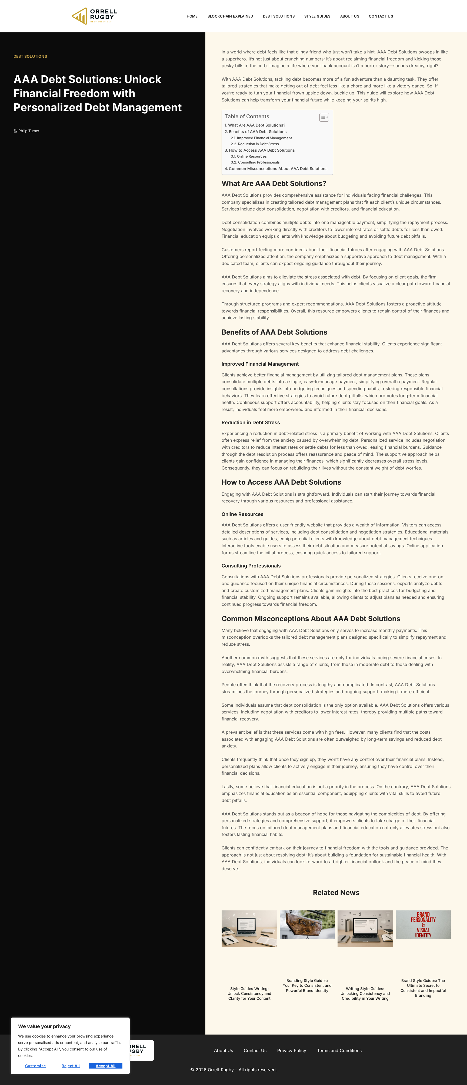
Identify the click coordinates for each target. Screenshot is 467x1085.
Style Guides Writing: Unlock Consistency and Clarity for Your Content (249, 993)
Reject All (71, 1065)
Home (192, 16)
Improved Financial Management (264, 138)
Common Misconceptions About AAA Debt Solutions (278, 168)
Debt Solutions (279, 16)
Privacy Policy (291, 1050)
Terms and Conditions (339, 1050)
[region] (70, 1046)
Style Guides (317, 16)
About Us (349, 16)
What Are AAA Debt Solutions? (256, 125)
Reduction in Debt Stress (258, 144)
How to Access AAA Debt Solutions (262, 150)
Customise (35, 1065)
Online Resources (252, 156)
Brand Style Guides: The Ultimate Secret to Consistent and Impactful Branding (423, 988)
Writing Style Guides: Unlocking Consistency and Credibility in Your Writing (365, 993)
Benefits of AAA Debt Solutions (258, 131)
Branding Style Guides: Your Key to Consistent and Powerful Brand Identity (307, 985)
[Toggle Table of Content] (321, 117)
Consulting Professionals (259, 162)
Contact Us (381, 16)
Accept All (105, 1065)
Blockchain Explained (230, 16)
